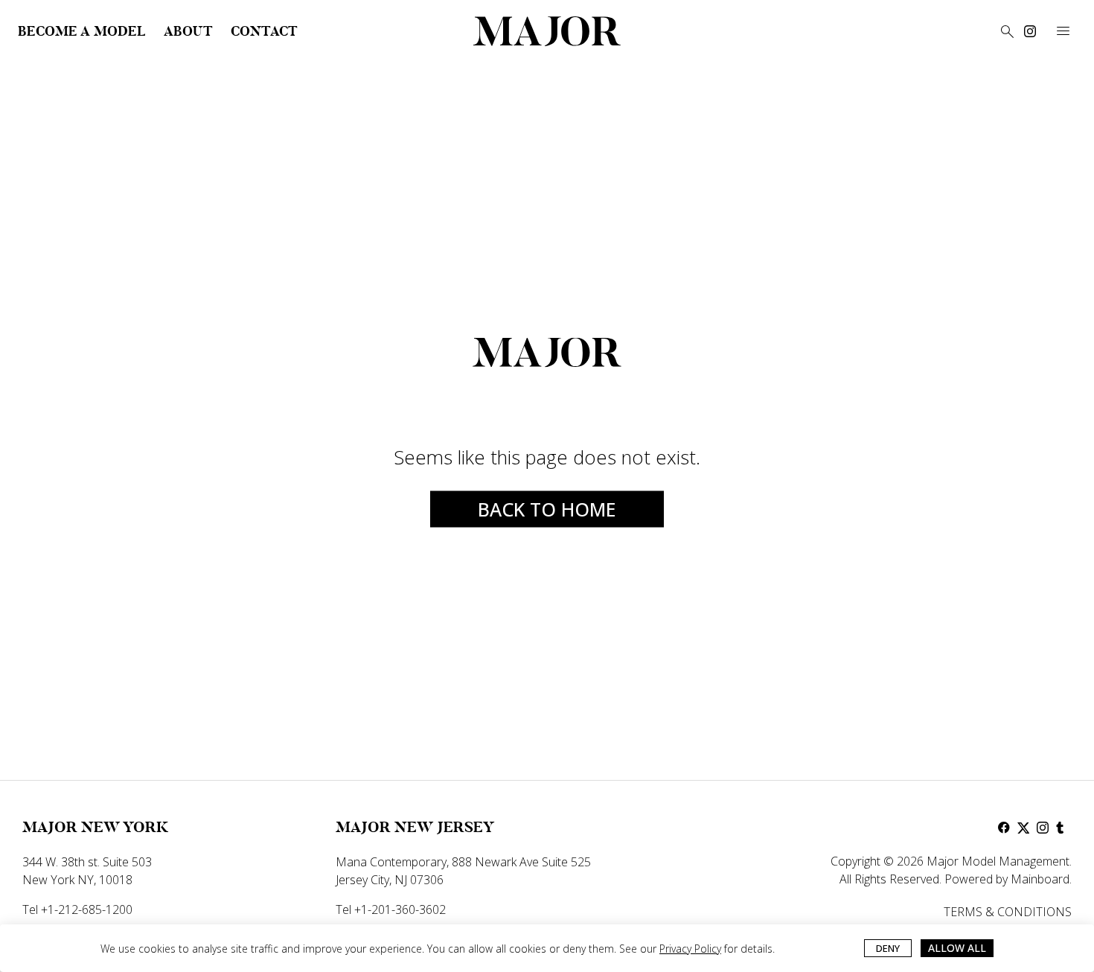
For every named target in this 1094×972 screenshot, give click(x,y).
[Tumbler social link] (1062, 827)
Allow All (957, 948)
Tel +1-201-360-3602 (391, 909)
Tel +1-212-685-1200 (77, 909)
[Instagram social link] (1030, 31)
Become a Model (82, 31)
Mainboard (1040, 879)
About (188, 31)
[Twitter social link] (1023, 827)
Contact (264, 31)
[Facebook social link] (1004, 827)
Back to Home (547, 509)
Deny (888, 948)
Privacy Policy (690, 948)
